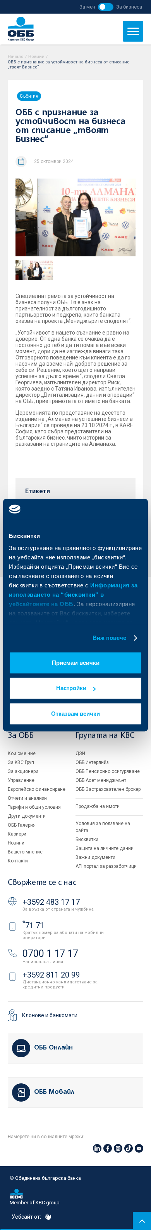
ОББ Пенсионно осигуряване (108, 771)
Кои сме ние (22, 753)
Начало (16, 56)
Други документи (27, 816)
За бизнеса (129, 7)
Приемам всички (76, 662)
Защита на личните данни (105, 848)
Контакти (18, 861)
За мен (87, 7)
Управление (21, 780)
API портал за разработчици (106, 866)
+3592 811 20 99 (51, 974)
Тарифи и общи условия (34, 807)
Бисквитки (87, 839)
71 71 (33, 925)
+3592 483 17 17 (51, 902)
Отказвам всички (75, 713)
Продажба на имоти (98, 806)
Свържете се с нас (42, 883)
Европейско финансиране (36, 789)
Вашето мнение (25, 852)
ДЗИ (80, 753)
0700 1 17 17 (50, 953)
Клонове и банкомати (49, 1015)
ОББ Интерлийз (92, 762)
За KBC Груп (21, 762)
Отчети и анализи (27, 798)
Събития (29, 96)
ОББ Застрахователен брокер (108, 789)
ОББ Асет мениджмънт (101, 780)
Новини (36, 56)
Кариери (17, 834)
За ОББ (21, 735)
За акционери (23, 771)
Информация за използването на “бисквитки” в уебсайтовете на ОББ (73, 594)
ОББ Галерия (22, 825)
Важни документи (95, 857)
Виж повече (110, 637)
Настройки (71, 688)
